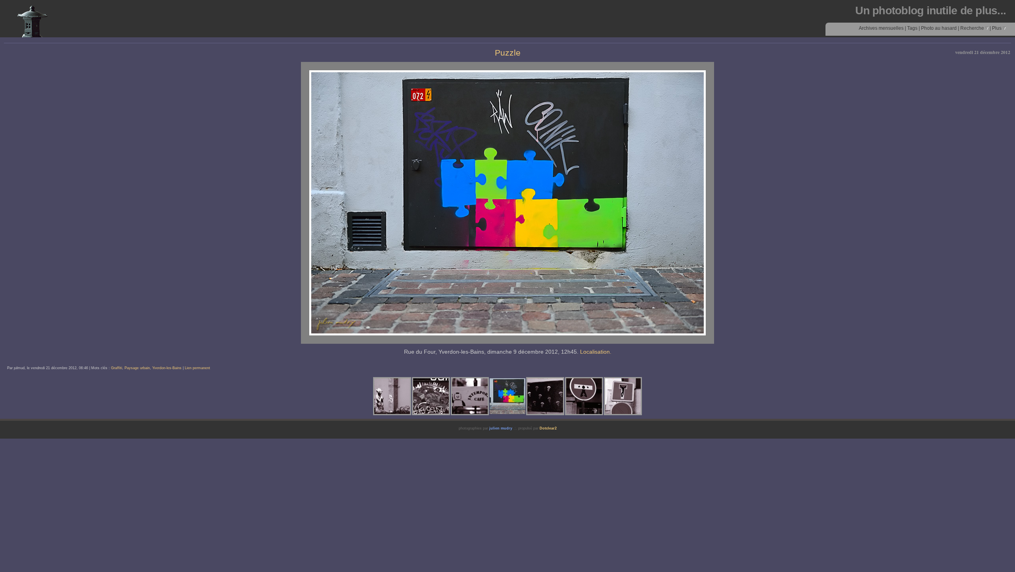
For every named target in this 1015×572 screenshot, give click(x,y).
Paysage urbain (137, 368)
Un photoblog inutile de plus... (930, 10)
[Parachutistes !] (545, 396)
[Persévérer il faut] (392, 396)
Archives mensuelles (881, 28)
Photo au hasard (939, 28)
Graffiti (116, 368)
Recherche (972, 28)
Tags (912, 28)
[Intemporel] (470, 396)
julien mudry (500, 428)
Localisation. (595, 352)
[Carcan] (584, 396)
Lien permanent (197, 368)
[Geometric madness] (431, 396)
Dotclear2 (548, 428)
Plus (997, 28)
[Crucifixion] (623, 396)
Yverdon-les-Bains (167, 368)
